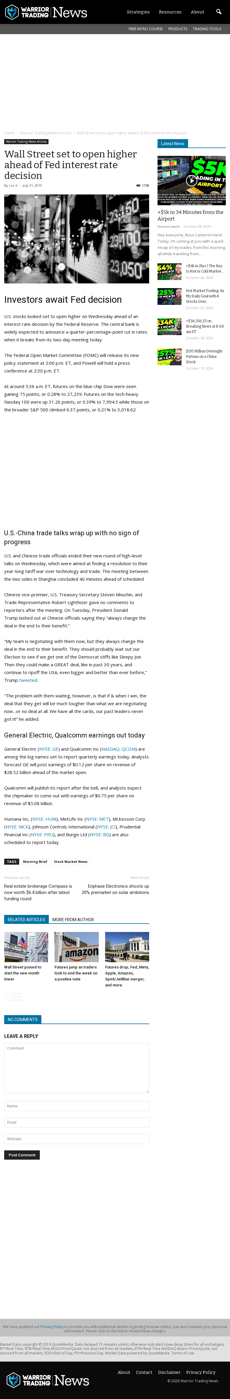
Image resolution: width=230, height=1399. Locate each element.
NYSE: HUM (44, 819)
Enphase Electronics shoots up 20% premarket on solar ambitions (115, 889)
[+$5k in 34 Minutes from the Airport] (192, 180)
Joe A (13, 185)
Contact (144, 1372)
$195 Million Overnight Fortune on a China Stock (204, 356)
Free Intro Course (146, 28)
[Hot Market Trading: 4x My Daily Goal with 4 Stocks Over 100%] (169, 296)
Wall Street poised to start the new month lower (22, 973)
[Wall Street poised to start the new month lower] (26, 947)
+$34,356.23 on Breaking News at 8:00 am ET (205, 326)
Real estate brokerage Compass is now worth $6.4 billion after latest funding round (38, 892)
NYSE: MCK (17, 827)
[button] (218, 12)
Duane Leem (168, 226)
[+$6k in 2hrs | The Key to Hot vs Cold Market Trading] (169, 271)
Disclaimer (169, 1372)
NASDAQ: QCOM (118, 749)
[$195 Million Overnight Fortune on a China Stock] (169, 357)
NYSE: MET (97, 819)
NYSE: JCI (106, 827)
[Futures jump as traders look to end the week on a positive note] (77, 947)
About (124, 1372)
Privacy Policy (52, 1326)
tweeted (28, 680)
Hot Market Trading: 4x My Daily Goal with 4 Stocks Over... (205, 296)
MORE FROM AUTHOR (73, 919)
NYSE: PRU (42, 834)
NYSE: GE (48, 749)
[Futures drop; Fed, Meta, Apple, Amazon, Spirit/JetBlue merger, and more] (127, 947)
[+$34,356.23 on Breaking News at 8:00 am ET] (169, 326)
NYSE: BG (99, 834)
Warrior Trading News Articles (26, 141)
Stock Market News (70, 861)
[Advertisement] (117, 82)
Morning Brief (35, 861)
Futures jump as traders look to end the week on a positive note (76, 973)
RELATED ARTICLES (26, 919)
